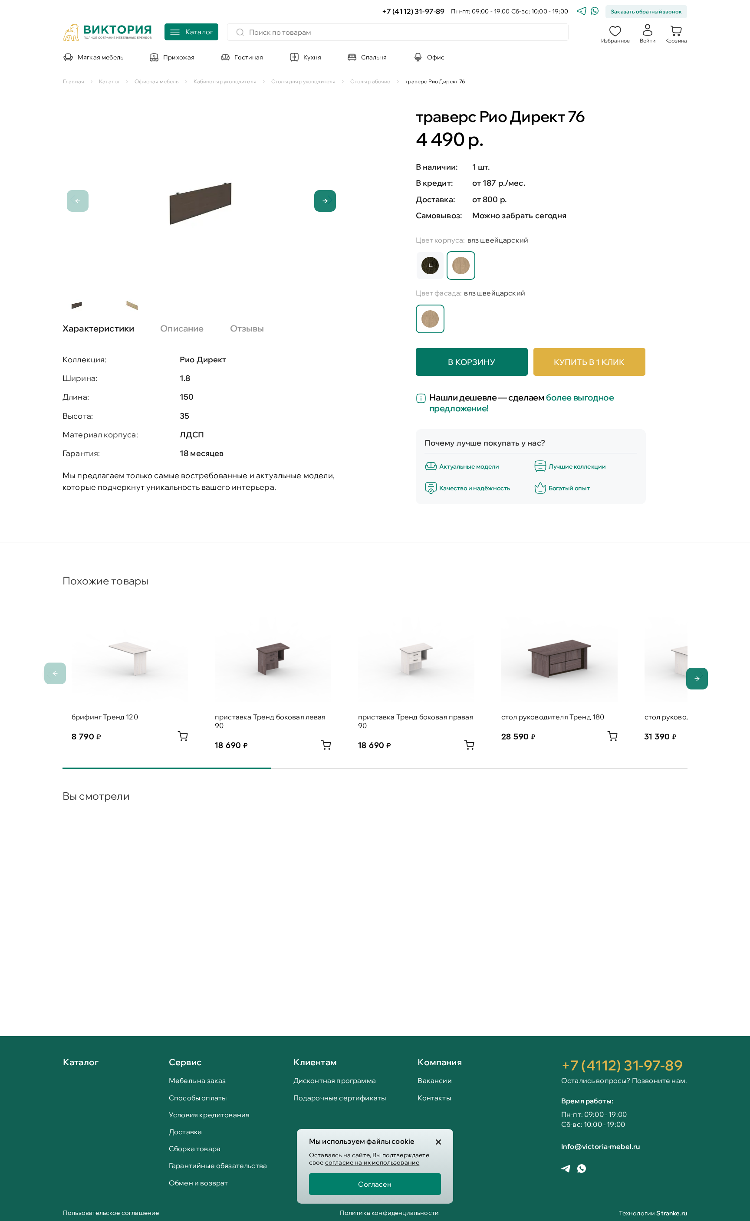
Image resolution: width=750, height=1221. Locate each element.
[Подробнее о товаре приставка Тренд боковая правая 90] (469, 747)
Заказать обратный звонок (646, 11)
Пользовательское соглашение (111, 1213)
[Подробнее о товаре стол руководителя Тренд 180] (612, 738)
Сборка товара (194, 1149)
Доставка (185, 1132)
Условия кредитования (209, 1115)
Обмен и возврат (198, 1183)
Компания (439, 1062)
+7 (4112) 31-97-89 (413, 11)
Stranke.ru (671, 1213)
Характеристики (98, 328)
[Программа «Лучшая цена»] (422, 399)
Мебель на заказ (197, 1081)
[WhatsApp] (595, 12)
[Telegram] (581, 12)
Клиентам (315, 1062)
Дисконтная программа (334, 1081)
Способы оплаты (198, 1098)
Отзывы (247, 328)
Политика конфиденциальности (389, 1213)
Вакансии (434, 1081)
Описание (182, 328)
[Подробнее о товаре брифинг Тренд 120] (183, 738)
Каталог (81, 1062)
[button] (615, 33)
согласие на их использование (372, 1162)
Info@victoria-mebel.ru (600, 1146)
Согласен (374, 1184)
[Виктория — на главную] (107, 33)
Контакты (434, 1098)
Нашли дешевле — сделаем (521, 403)
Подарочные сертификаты (339, 1098)
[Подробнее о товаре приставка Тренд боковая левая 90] (326, 747)
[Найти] (240, 32)
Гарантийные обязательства (218, 1166)
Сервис (185, 1062)
